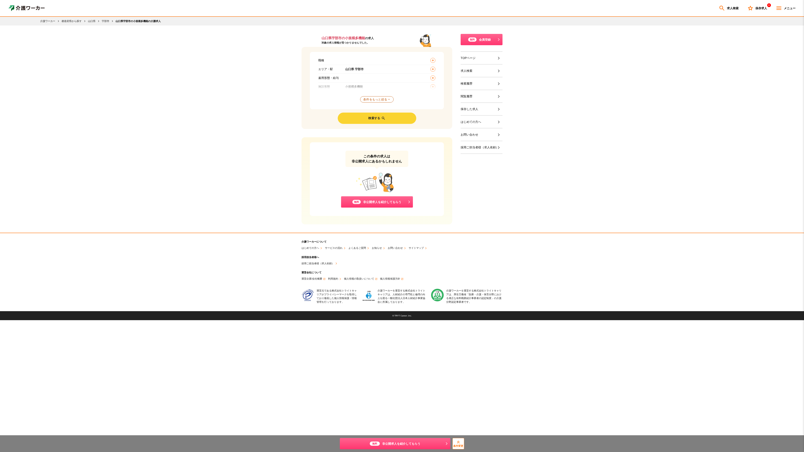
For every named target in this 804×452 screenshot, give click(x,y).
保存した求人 (469, 109)
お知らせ (377, 248)
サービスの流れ (334, 248)
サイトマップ (416, 248)
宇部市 (105, 21)
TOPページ (468, 58)
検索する (374, 118)
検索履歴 (466, 83)
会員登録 (480, 39)
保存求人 (761, 7)
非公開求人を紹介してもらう (396, 443)
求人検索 (733, 8)
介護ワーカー (47, 21)
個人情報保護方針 (390, 278)
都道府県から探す (72, 21)
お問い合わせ (469, 134)
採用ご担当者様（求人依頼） (480, 147)
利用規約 (333, 278)
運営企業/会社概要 (312, 278)
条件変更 (458, 445)
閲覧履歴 (466, 96)
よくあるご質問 (357, 248)
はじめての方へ (471, 121)
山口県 (91, 21)
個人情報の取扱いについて (359, 278)
